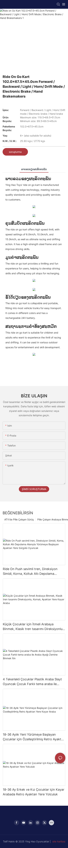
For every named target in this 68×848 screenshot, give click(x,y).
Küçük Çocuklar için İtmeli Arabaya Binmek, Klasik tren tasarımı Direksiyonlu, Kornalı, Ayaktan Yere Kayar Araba (33, 626)
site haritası (58, 841)
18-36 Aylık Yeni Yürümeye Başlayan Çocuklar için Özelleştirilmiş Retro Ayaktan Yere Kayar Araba (34, 737)
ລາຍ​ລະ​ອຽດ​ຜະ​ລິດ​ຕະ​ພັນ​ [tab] (34, 169)
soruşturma (15, 151)
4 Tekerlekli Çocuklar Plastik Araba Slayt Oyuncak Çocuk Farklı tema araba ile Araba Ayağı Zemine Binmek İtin (32, 681)
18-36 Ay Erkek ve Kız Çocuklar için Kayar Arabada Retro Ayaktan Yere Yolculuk (33, 792)
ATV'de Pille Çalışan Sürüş (19, 519)
